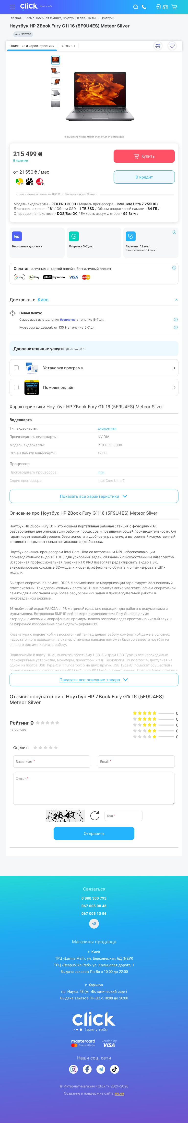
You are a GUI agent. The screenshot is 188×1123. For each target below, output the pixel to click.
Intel (101, 472)
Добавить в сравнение (158, 46)
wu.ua (119, 1093)
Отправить (94, 833)
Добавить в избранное (172, 46)
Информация (174, 232)
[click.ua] (36, 7)
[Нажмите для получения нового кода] (95, 816)
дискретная (107, 428)
